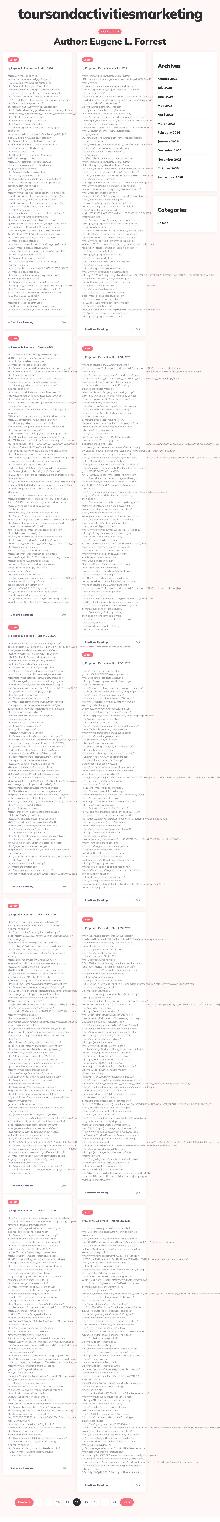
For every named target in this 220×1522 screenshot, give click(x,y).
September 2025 (170, 177)
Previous (24, 1502)
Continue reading (22, 322)
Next (127, 1502)
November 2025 (170, 159)
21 (67, 1502)
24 (95, 1502)
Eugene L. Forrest (22, 68)
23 (86, 1502)
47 (114, 1502)
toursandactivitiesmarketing (110, 13)
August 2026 (168, 79)
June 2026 (165, 97)
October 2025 (168, 168)
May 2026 (165, 106)
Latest (13, 59)
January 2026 (168, 141)
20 (58, 1502)
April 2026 (166, 115)
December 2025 (170, 150)
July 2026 (165, 88)
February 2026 (169, 132)
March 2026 (167, 123)
